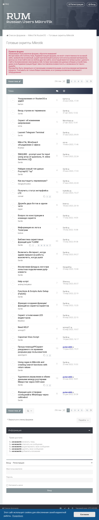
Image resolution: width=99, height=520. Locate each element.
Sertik (20, 114)
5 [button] (81, 81)
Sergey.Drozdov (24, 184)
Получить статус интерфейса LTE (33, 191)
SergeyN (66, 267)
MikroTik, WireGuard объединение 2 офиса (29, 143)
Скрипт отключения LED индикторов (30, 316)
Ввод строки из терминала (32, 110)
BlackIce (21, 321)
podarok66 (67, 347)
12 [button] (87, 81)
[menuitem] (6, 4)
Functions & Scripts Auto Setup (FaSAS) (33, 292)
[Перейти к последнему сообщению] (69, 99)
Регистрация (18, 463)
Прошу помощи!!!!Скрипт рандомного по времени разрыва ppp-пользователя (32, 349)
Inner (65, 204)
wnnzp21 (22, 330)
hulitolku (66, 191)
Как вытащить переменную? (32, 180)
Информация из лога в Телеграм (29, 228)
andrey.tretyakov (25, 284)
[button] (64, 81)
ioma (20, 126)
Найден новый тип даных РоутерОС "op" (31, 170)
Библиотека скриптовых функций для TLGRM (30, 240)
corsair (20, 196)
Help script (23, 281)
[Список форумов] (29, 18)
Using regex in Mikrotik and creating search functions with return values (32, 365)
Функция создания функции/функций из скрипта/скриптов (33, 304)
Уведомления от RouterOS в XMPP (32, 99)
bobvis (20, 233)
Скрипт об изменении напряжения (29, 121)
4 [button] (78, 81)
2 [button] (71, 81)
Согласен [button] (84, 514)
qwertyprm (22, 355)
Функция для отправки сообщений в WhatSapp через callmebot (33, 394)
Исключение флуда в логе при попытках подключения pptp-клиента (33, 269)
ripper (20, 209)
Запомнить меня (16, 485)
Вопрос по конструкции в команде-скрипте (31, 216)
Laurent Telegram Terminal (31, 132)
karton (20, 104)
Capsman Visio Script (28, 337)
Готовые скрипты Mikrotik (24, 43)
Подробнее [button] (17, 516)
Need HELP (23, 327)
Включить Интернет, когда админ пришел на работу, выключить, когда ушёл (32, 255)
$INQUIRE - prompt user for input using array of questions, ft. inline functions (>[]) (34, 157)
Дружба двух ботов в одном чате (32, 204)
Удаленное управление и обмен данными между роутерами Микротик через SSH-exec (34, 379)
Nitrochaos (67, 121)
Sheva (65, 282)
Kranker (21, 148)
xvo (64, 142)
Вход (8, 463)
